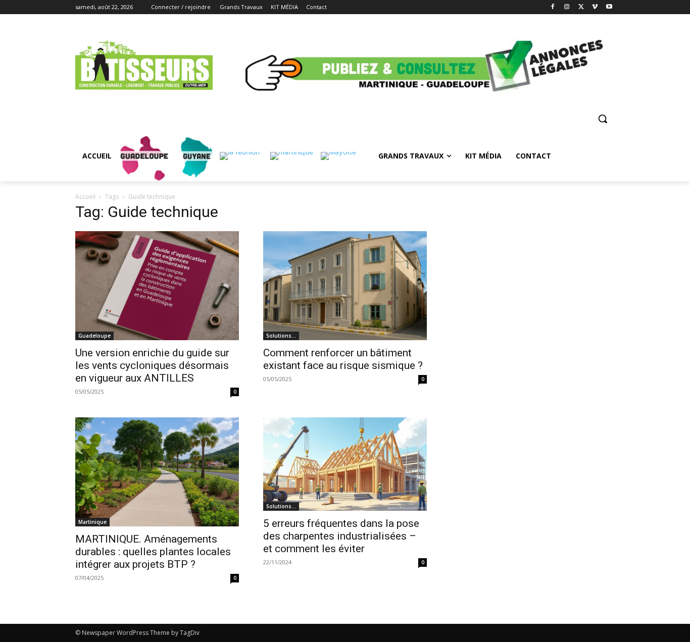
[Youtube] (609, 7)
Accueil (85, 196)
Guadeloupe (94, 335)
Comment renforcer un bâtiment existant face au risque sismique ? (343, 359)
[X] (581, 7)
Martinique (92, 521)
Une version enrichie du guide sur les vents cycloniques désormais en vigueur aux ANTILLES (152, 365)
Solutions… (281, 335)
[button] (602, 118)
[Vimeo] (595, 7)
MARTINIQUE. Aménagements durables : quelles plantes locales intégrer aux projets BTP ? (153, 551)
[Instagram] (567, 7)
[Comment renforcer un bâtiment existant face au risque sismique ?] (345, 285)
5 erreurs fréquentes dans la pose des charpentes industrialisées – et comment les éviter (341, 536)
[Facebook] (553, 7)
